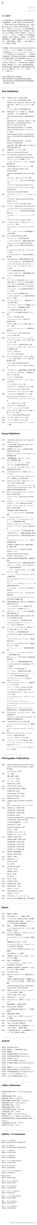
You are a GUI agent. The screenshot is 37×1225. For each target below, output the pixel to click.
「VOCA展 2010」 (11, 632)
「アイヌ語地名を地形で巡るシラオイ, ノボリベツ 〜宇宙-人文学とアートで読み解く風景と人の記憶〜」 (20, 519)
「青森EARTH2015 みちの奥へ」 (15, 592)
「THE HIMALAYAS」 (12, 227)
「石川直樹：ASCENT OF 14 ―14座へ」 (17, 162)
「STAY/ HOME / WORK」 (13, 220)
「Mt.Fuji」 (9, 384)
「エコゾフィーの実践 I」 (13, 687)
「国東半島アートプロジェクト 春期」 (17, 611)
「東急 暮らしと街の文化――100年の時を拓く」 (20, 453)
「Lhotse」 (9, 335)
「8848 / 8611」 (10, 178)
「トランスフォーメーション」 (15, 648)
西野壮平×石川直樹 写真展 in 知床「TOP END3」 (20, 492)
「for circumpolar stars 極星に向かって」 (17, 422)
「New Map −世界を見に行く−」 (15, 300)
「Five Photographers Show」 (14, 696)
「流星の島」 (10, 243)
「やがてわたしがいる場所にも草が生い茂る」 (19, 347)
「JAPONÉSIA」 (11, 185)
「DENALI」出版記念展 (12, 293)
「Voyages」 (9, 668)
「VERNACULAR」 (11, 394)
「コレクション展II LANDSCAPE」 (16, 513)
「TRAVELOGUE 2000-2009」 (15, 379)
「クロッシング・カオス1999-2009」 (16, 627)
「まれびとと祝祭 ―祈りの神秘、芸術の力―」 (19, 467)
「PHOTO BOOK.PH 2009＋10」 (15, 678)
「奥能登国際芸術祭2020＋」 (14, 472)
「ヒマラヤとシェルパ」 (13, 180)
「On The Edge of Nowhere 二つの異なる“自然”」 (20, 742)
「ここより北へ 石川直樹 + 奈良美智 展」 (18, 574)
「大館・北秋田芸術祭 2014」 (14, 606)
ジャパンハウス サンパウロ (23, 215)
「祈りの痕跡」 (10, 689)
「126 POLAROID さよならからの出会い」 (18, 639)
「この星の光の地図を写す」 (14, 222)
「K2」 (8, 310)
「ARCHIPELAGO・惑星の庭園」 (15, 372)
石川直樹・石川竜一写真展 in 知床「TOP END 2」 (20, 506)
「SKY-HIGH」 (10, 737)
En (34, 11)
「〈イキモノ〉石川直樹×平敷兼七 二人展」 (18, 570)
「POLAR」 (9, 270)
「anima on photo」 (12, 608)
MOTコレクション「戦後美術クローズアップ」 (19, 583)
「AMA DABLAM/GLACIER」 (14, 319)
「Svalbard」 (10, 275)
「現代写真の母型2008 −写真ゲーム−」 (17, 682)
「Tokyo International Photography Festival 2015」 (20, 597)
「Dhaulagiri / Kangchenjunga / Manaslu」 (18, 187)
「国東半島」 (10, 324)
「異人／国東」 (10, 354)
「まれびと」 (10, 278)
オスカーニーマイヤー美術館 (24, 194)
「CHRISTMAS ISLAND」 (13, 389)
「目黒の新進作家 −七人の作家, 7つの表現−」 (19, 712)
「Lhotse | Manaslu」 (12, 333)
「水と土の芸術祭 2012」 (13, 620)
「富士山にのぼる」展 (12, 238)
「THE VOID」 (10, 417)
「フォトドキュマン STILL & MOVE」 (17, 747)
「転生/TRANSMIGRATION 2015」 (16, 579)
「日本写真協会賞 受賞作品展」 (15, 692)
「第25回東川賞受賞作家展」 (14, 664)
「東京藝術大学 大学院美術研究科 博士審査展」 (19, 717)
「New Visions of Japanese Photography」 (18, 724)
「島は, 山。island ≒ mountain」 (15, 231)
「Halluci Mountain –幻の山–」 (15, 365)
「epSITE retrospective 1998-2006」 (16, 728)
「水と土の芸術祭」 (11, 588)
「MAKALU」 (10, 317)
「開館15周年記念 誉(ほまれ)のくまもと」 (18, 540)
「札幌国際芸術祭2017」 (13, 533)
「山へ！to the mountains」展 (15, 530)
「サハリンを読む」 (11, 671)
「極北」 (8, 236)
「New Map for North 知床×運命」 (16, 250)
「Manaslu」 (9, 351)
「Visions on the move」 (13, 740)
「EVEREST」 (10, 206)
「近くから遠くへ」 (11, 661)
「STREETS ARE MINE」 (13, 203)
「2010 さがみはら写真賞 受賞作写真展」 (18, 643)
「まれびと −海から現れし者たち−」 (16, 328)
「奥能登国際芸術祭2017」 (14, 535)
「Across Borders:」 (12, 289)
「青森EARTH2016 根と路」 (14, 563)
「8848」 (8, 363)
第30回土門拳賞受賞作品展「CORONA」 (18, 356)
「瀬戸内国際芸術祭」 (12, 634)
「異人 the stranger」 (12, 344)
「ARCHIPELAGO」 (12, 370)
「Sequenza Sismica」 (12, 496)
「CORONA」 (10, 377)
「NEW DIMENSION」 (12, 410)
